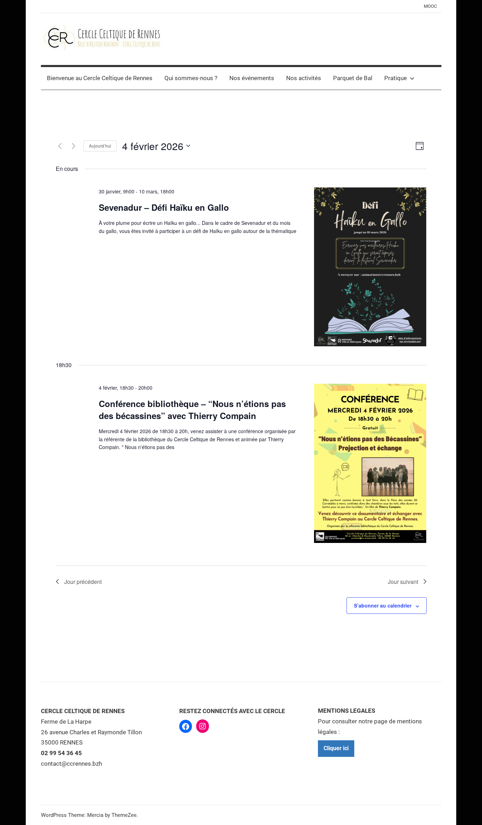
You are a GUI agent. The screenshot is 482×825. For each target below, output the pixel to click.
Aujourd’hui (100, 146)
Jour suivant (403, 582)
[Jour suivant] (74, 146)
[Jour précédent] (60, 146)
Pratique (395, 78)
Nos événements (251, 78)
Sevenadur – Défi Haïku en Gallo (164, 207)
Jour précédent (83, 582)
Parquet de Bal (352, 78)
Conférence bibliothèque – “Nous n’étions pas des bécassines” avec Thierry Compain (192, 409)
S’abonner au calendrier (382, 605)
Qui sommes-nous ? (190, 78)
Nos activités (303, 78)
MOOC (430, 6)
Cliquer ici (336, 748)
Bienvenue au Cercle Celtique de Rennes (99, 78)
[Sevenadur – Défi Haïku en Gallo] (370, 266)
